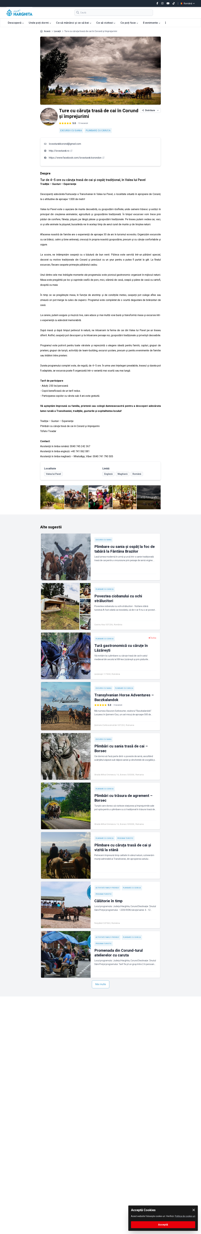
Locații (57, 31)
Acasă (47, 31)
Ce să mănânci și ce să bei (73, 22)
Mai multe (100, 984)
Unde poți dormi (39, 22)
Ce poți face (128, 22)
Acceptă (163, 1224)
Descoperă (15, 22)
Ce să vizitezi (105, 22)
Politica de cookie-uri (185, 1216)
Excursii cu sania (71, 130)
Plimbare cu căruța (98, 130)
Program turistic (125, 838)
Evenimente (150, 22)
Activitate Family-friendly (107, 888)
